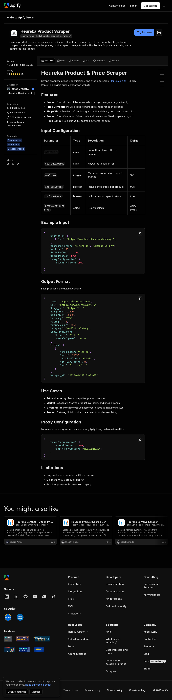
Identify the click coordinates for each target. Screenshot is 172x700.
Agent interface (77, 653)
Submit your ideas (78, 639)
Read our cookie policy (38, 684)
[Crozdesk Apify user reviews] (39, 649)
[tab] (47, 60)
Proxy (71, 598)
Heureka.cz (116, 80)
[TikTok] (53, 596)
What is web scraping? (113, 641)
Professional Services (151, 586)
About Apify (150, 631)
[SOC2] (20, 617)
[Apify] (12, 5)
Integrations (75, 591)
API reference (114, 598)
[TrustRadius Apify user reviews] (24, 649)
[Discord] (44, 596)
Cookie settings (137, 690)
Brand (147, 668)
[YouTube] (35, 596)
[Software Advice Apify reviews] (23, 638)
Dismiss (35, 691)
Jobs (154, 661)
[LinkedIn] (6, 596)
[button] (80, 577)
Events (148, 646)
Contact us (150, 639)
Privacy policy (92, 690)
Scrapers (111, 671)
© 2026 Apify (160, 690)
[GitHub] (25, 596)
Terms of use (70, 690)
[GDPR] (8, 617)
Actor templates (115, 591)
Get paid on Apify (116, 606)
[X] (16, 596)
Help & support (76, 631)
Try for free (144, 32)
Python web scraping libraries (116, 662)
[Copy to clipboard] (140, 233)
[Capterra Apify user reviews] (41, 638)
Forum (71, 646)
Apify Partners (152, 594)
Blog (146, 653)
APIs (108, 631)
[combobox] (159, 32)
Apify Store (74, 584)
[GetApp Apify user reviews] (8, 638)
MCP (70, 606)
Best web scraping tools (117, 651)
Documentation (115, 584)
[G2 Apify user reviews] (9, 649)
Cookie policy (114, 690)
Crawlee (73, 613)
